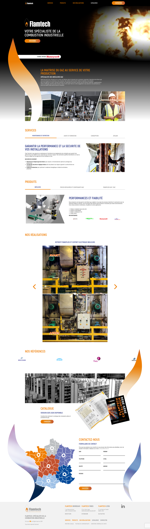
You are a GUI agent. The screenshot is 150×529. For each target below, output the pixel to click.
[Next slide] (115, 287)
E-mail (105, 459)
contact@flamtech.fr (104, 448)
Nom (80, 451)
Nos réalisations (78, 3)
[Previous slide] (35, 287)
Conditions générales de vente (99, 524)
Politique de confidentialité (82, 524)
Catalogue (94, 3)
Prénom (105, 451)
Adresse (105, 466)
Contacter (103, 520)
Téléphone (81, 459)
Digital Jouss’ (36, 521)
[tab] (41, 136)
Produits (63, 3)
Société (81, 466)
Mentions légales (69, 524)
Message (81, 473)
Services (50, 3)
